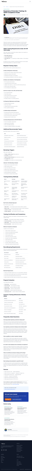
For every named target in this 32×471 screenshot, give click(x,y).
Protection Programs (19, 450)
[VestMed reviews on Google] (6, 450)
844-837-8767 (22, 469)
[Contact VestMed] (4, 450)
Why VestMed (3, 457)
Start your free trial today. (16, 384)
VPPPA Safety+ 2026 (19, 456)
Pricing (2, 458)
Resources (7, 6)
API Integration (19, 451)
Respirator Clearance (19, 445)
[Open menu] (30, 1)
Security (18, 465)
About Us (2, 456)
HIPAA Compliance (19, 464)
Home (4, 6)
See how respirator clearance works (10, 389)
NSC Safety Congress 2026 (20, 457)
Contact (2, 462)
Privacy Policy (18, 461)
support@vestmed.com (28, 469)
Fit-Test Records (19, 446)
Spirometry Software (19, 447)
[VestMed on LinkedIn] (2, 450)
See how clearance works (17, 399)
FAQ (1, 461)
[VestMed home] (4, 1)
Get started (7, 399)
